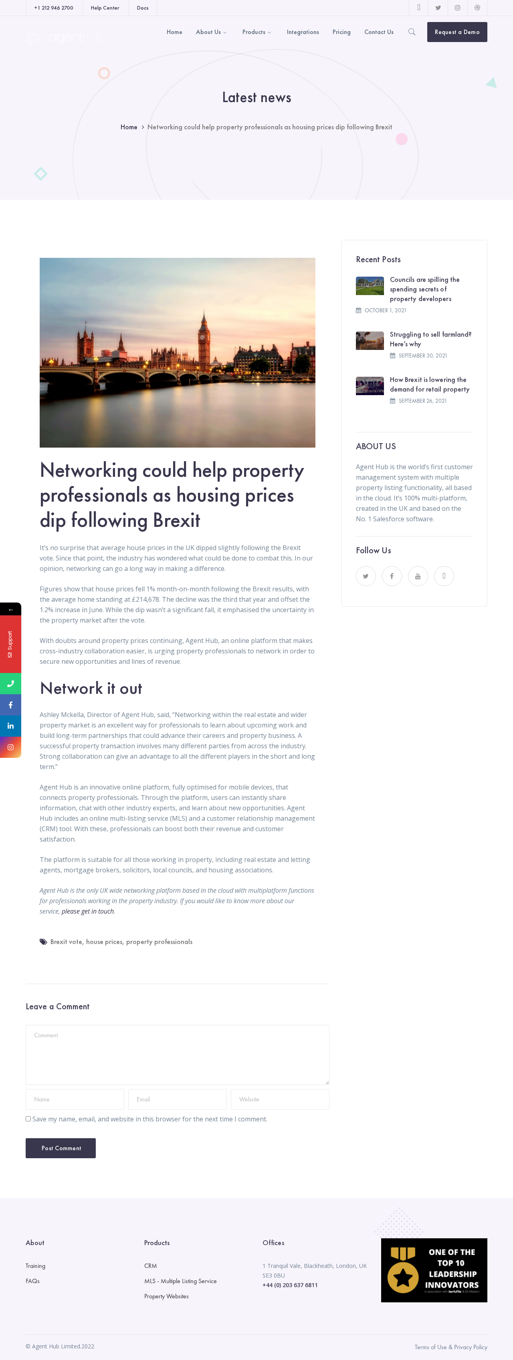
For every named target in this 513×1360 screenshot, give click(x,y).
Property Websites (166, 1296)
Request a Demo (457, 32)
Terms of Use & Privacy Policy (451, 1347)
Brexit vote (66, 941)
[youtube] (418, 576)
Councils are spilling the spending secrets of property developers (425, 289)
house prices (104, 941)
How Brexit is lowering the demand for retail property (430, 384)
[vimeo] (444, 576)
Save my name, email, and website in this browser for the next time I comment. (149, 1119)
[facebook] (392, 576)
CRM (150, 1266)
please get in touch (88, 911)
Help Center (105, 7)
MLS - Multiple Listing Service (180, 1281)
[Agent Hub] (66, 37)
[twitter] (366, 576)
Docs (143, 7)
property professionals (159, 941)
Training (35, 1266)
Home (129, 126)
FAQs (33, 1281)
